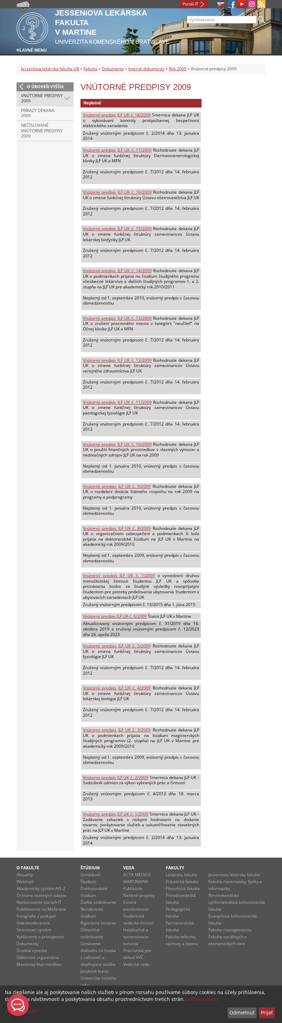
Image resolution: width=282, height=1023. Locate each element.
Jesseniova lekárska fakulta (234, 875)
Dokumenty (113, 69)
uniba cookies (202, 999)
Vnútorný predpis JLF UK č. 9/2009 (117, 486)
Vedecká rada (136, 964)
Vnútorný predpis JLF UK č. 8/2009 (117, 528)
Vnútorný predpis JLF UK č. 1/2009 (115, 814)
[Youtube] (242, 4)
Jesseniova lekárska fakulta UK (50, 69)
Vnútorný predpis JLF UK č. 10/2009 (117, 444)
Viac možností (20, 1011)
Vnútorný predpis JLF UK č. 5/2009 (117, 646)
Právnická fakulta (182, 881)
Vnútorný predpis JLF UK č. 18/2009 (117, 115)
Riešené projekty (139, 895)
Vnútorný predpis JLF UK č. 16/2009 (117, 192)
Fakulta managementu (229, 930)
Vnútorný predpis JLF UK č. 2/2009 (115, 777)
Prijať (267, 1012)
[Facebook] (232, 4)
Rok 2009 (177, 69)
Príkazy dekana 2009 (37, 113)
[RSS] (261, 4)
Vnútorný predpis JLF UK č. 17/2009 (117, 150)
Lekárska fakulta (181, 875)
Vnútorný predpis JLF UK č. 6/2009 (115, 616)
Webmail (25, 881)
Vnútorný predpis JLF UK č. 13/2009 (117, 318)
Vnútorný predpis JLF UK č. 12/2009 (117, 360)
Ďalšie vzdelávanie (98, 902)
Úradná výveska (32, 950)
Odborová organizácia (38, 957)
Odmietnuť (241, 1012)
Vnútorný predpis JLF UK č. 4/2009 (117, 688)
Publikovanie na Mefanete (41, 909)
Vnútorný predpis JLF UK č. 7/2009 (119, 576)
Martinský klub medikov (39, 964)
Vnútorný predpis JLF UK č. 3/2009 (117, 730)
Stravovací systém (34, 930)
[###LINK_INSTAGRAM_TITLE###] (252, 4)
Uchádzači (90, 875)
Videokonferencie (33, 923)
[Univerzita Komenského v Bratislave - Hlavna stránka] (32, 27)
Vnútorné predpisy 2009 (42, 98)
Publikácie (132, 888)
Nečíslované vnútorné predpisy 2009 (42, 130)
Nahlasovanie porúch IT (39, 902)
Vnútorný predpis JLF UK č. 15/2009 (117, 229)
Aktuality (25, 875)
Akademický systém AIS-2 (41, 888)
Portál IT (190, 4)
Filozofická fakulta (183, 888)
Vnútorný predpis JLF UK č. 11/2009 (117, 402)
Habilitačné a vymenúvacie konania (135, 937)
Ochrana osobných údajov (41, 895)
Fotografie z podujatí (36, 916)
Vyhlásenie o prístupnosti (40, 937)
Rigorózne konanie (98, 923)
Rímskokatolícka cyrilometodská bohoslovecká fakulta (236, 902)
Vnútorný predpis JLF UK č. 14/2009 (117, 271)
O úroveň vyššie (45, 87)
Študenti (88, 881)
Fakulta (90, 69)
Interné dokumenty (146, 69)
